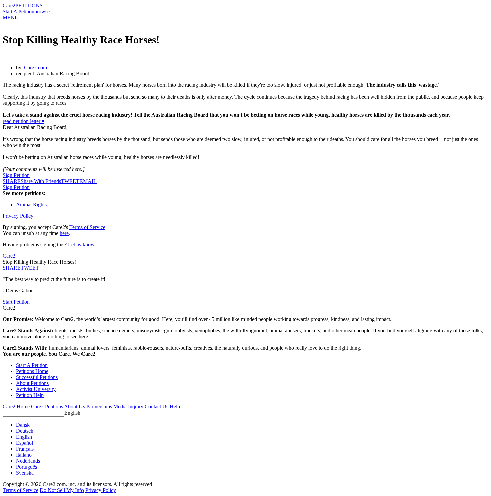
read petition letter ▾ (23, 121)
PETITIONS (29, 5)
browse (42, 11)
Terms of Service (87, 227)
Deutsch (24, 431)
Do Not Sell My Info (62, 490)
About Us (74, 406)
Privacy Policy (18, 216)
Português (26, 467)
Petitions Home (32, 371)
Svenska (25, 473)
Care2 (9, 5)
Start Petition (16, 302)
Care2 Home (16, 406)
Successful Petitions (37, 377)
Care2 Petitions (47, 406)
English (72, 413)
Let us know (81, 244)
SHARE (12, 268)
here (64, 233)
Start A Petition (18, 11)
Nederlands (28, 461)
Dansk (23, 425)
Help (175, 406)
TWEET (70, 181)
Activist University (36, 389)
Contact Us (156, 406)
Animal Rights (31, 204)
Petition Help (30, 395)
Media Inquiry (128, 406)
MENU (11, 17)
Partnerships (99, 406)
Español (24, 443)
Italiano (24, 455)
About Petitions (32, 383)
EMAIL (88, 181)
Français (25, 449)
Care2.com (35, 67)
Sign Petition (16, 175)
